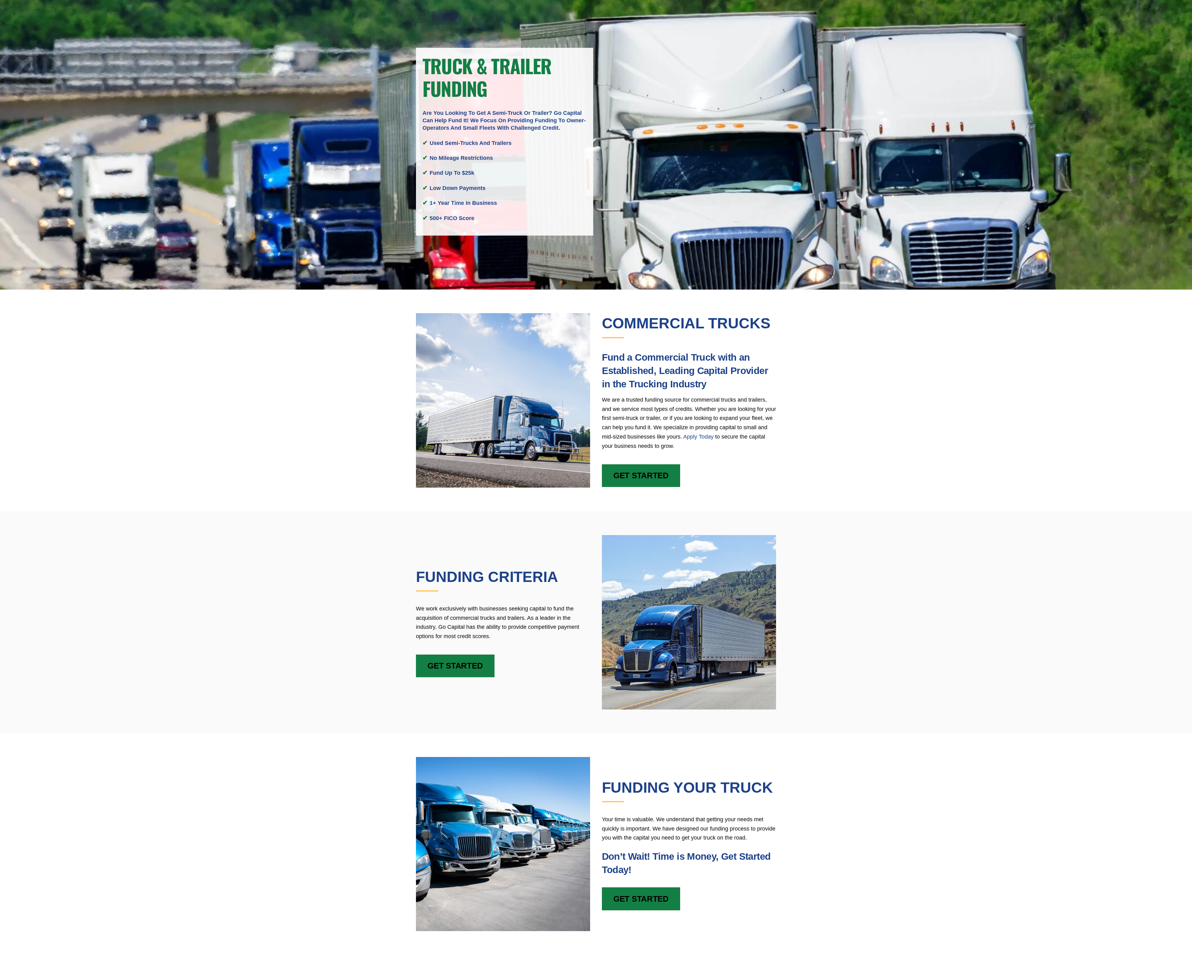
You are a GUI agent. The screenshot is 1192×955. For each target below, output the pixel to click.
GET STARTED (641, 475)
